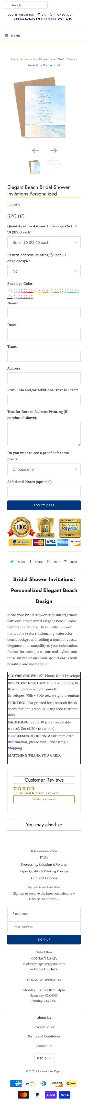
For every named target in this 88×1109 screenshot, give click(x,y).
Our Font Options (44, 878)
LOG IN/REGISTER (21, 15)
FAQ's (44, 857)
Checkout (65, 15)
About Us (44, 1018)
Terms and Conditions (44, 1036)
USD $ (42, 1058)
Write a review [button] (44, 799)
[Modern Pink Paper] (44, 18)
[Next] (53, 150)
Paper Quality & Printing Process (44, 871)
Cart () (47, 15)
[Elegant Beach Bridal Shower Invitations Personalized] (44, 109)
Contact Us (44, 1046)
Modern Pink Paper (49, 1071)
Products (29, 59)
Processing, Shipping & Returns (44, 864)
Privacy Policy (44, 1027)
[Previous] (34, 150)
